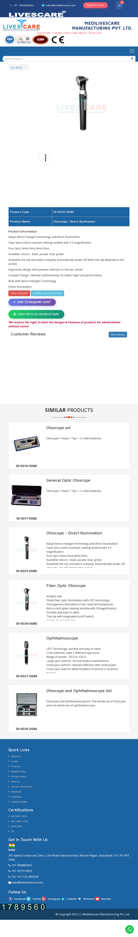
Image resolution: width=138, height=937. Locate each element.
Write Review (118, 334)
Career (14, 761)
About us (16, 756)
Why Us (15, 781)
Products (16, 766)
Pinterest (89, 898)
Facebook (20, 898)
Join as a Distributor (21, 786)
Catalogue (16, 796)
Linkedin (72, 898)
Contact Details (19, 801)
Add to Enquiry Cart (34, 302)
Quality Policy (18, 771)
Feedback (16, 791)
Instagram (54, 898)
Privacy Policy (18, 776)
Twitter (36, 898)
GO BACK (16, 67)
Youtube (106, 898)
